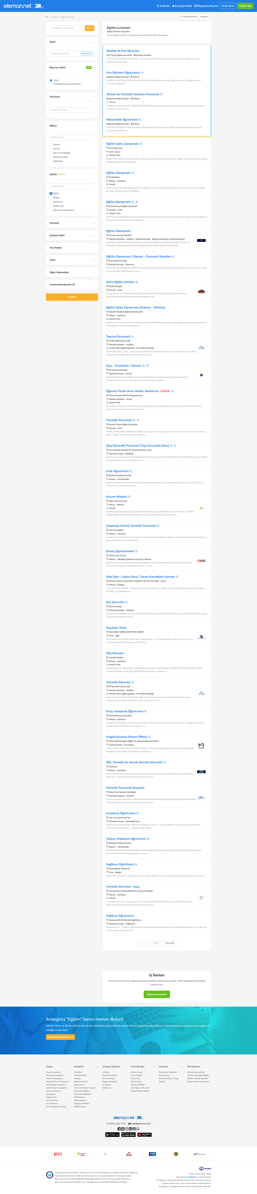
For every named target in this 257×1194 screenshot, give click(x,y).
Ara (91, 28)
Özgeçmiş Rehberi (81, 1103)
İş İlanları (164, 5)
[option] (58, 1154)
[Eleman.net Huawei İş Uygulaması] (144, 1134)
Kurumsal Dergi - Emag (168, 1078)
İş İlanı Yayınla (136, 1072)
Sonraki (169, 943)
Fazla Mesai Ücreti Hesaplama (53, 1092)
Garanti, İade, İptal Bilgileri (198, 1075)
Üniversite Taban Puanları (85, 1088)
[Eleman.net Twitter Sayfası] (122, 1129)
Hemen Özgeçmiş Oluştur (60, 1037)
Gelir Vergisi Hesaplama (56, 1085)
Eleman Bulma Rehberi (140, 1091)
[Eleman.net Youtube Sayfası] (134, 1129)
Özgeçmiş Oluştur (207, 5)
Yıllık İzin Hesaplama (54, 1078)
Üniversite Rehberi (82, 1091)
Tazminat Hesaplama (55, 1075)
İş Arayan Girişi (183, 5)
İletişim (162, 1082)
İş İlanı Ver (245, 5)
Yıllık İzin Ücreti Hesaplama (57, 1082)
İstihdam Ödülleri (138, 1085)
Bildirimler (106, 1088)
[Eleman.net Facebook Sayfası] (119, 1129)
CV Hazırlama (51, 1103)
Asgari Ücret (51, 1097)
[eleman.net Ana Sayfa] (47, 17)
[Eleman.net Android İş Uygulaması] (112, 1134)
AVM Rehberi (79, 1097)
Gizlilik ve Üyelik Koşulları (197, 1078)
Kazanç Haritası (80, 1082)
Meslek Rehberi (80, 1075)
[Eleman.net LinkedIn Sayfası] (130, 1129)
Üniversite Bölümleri (82, 1094)
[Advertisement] (72, 327)
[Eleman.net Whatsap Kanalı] (137, 1129)
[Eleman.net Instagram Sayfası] (126, 1129)
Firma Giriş (227, 5)
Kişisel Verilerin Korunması (198, 1082)
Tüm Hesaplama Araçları (56, 1107)
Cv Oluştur (106, 1085)
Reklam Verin (164, 1075)
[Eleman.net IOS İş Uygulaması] (128, 1134)
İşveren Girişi (136, 1082)
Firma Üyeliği (136, 1075)
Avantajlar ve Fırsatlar (140, 1088)
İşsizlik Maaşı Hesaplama (56, 1088)
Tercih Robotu (52, 1100)
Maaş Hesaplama (53, 1072)
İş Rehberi (78, 1072)
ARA (73, 297)
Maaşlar (77, 1078)
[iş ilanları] (24, 6)
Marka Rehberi (80, 1100)
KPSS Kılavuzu (80, 1107)
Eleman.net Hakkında (168, 1072)
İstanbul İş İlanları (109, 1075)
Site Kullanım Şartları (196, 1072)
